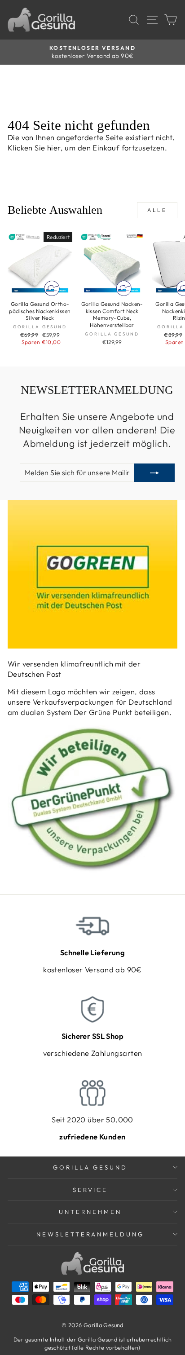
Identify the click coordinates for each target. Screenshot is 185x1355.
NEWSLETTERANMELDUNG (90, 1234)
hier (54, 147)
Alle (157, 210)
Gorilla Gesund (90, 1167)
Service (90, 1189)
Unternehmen (90, 1211)
